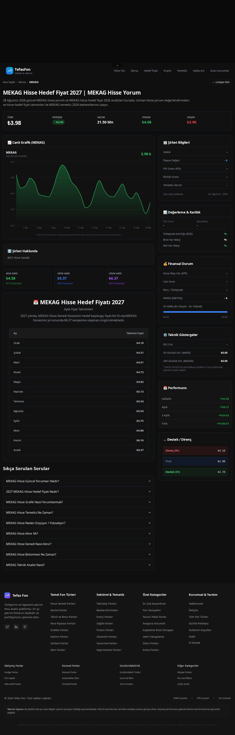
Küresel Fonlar (69, 672)
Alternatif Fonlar (12, 684)
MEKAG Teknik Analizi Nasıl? (25, 565)
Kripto (167, 70)
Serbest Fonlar (59, 643)
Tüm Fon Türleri (198, 617)
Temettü (182, 70)
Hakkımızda (196, 603)
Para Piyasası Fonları (63, 623)
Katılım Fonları (59, 636)
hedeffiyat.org (198, 724)
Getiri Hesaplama (153, 636)
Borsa (134, 70)
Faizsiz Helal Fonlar (154, 617)
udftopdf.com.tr (184, 724)
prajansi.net (170, 724)
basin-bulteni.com (75, 724)
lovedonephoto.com (126, 724)
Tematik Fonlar (69, 684)
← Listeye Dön (221, 82)
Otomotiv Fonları (107, 636)
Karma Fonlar (58, 610)
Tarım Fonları (126, 684)
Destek (196, 642)
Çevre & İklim (126, 678)
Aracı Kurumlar (219, 70)
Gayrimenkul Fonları (109, 650)
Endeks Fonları (59, 630)
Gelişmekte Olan (70, 678)
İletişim (193, 610)
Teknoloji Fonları (107, 603)
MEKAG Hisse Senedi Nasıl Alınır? (28, 544)
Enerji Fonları (105, 617)
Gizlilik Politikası (199, 623)
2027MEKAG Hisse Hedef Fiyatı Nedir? (32, 492)
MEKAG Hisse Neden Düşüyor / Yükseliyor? (35, 523)
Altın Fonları (57, 650)
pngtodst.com (158, 724)
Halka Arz (199, 70)
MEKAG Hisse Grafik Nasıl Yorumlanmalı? (34, 502)
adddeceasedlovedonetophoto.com (33, 724)
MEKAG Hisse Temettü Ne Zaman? (29, 513)
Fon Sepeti (9, 678)
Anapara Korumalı (154, 623)
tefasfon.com (212, 724)
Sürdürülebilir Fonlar (130, 672)
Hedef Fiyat (151, 70)
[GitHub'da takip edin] (25, 627)
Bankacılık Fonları (107, 610)
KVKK (192, 636)
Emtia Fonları (151, 650)
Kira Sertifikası (184, 678)
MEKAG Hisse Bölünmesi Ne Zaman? (31, 554)
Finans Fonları (105, 630)
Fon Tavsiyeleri (152, 610)
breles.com (89, 724)
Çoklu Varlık (183, 684)
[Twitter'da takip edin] (7, 627)
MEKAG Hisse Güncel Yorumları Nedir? (32, 481)
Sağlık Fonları (105, 623)
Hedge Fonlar (11, 672)
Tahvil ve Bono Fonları (63, 617)
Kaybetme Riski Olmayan (158, 630)
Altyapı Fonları (184, 672)
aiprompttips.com (58, 724)
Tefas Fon (119, 70)
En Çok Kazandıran (154, 603)
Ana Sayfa (9, 82)
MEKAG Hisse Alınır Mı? (22, 533)
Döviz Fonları (151, 643)
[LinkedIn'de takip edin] (16, 627)
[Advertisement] (117, 31)
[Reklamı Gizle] (117, 65)
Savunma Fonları (107, 643)
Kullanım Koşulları (200, 630)
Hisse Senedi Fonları (62, 603)
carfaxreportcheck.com (106, 724)
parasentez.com (143, 724)
